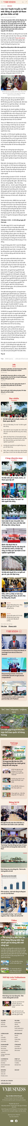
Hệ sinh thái (18, 1064)
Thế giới (3, 1024)
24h (2, 1035)
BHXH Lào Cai (9, 358)
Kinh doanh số (18, 1030)
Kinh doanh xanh (5, 1064)
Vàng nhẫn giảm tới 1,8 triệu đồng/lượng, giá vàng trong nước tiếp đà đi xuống (14, 618)
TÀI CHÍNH (17, 1020)
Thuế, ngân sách (19, 1028)
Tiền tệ (16, 1024)
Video (7, 709)
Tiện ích (17, 1041)
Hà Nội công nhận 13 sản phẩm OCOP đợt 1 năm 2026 (17, 780)
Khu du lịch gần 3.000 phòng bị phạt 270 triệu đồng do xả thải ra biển (13, 391)
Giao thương (4, 1050)
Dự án (16, 1037)
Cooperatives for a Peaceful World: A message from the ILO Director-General (14, 652)
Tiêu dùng (3, 1048)
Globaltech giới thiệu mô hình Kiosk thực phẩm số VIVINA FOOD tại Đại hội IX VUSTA (13, 369)
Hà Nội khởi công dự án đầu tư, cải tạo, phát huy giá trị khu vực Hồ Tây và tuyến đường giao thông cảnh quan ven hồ (14, 377)
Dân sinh (9, 6)
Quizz (14, 712)
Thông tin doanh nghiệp (5, 1055)
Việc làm (4, 626)
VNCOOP (17, 1070)
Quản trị (3, 1052)
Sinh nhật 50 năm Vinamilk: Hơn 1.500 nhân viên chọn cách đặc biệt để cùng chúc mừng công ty (15, 431)
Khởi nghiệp (18, 1060)
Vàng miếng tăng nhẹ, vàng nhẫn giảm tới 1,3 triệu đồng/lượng (14, 606)
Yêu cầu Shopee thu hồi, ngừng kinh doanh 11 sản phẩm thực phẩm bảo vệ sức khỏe (13, 384)
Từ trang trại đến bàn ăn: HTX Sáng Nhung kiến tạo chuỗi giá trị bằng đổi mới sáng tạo (14, 763)
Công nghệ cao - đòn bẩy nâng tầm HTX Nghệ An (18, 794)
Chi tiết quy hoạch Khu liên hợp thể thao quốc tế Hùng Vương (13, 732)
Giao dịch (3, 1039)
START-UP (17, 1059)
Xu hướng (17, 1046)
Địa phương (4, 1026)
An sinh (3, 1066)
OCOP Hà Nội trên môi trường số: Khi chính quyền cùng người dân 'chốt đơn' (17, 772)
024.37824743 (15, 1116)
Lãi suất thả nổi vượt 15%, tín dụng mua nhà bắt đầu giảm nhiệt (18, 1012)
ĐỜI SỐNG (3, 1070)
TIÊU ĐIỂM (3, 1020)
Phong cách (12, 626)
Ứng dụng (17, 1050)
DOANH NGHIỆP (4, 1044)
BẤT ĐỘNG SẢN (18, 1033)
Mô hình (3, 1062)
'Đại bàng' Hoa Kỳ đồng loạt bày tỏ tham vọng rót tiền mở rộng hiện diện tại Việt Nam (14, 847)
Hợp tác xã (3, 1060)
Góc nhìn (3, 1041)
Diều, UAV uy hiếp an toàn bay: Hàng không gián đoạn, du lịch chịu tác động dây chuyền (15, 451)
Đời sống (3, 6)
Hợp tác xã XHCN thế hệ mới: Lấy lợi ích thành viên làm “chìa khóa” (18, 1004)
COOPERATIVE (4, 1059)
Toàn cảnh (17, 1039)
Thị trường (4, 1046)
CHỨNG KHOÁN (4, 1033)
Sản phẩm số (18, 1048)
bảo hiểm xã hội (20, 38)
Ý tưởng (17, 1062)
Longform (23, 709)
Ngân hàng (18, 1022)
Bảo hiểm (17, 1026)
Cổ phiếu (3, 1037)
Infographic (15, 709)
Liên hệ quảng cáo (6, 1083)
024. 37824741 (9, 1080)
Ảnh (3, 709)
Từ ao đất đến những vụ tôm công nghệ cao (17, 787)
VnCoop (14, 743)
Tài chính (9, 602)
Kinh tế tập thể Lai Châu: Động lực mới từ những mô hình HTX (15, 970)
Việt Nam (3, 1022)
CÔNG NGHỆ (18, 1044)
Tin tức (16, 1035)
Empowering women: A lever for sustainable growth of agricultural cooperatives (13, 675)
